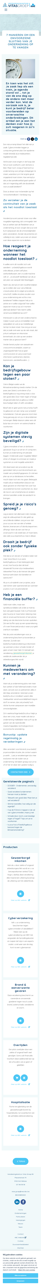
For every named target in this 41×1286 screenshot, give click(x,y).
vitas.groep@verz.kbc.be (20, 1192)
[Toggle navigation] (6, 10)
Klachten (20, 1248)
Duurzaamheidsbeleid (20, 1244)
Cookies (20, 1241)
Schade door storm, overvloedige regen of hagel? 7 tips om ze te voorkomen (21, 818)
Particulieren (20, 1217)
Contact (21, 1234)
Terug (21, 1161)
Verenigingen (20, 1220)
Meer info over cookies (26, 1270)
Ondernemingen (20, 1213)
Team (20, 1227)
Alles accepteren (20, 1275)
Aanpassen (20, 1281)
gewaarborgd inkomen (22, 653)
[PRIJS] (16, 1077)
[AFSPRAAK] (20, 893)
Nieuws (20, 1224)
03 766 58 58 (20, 1185)
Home (20, 1210)
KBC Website (20, 1237)
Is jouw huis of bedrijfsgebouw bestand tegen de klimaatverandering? (20, 827)
